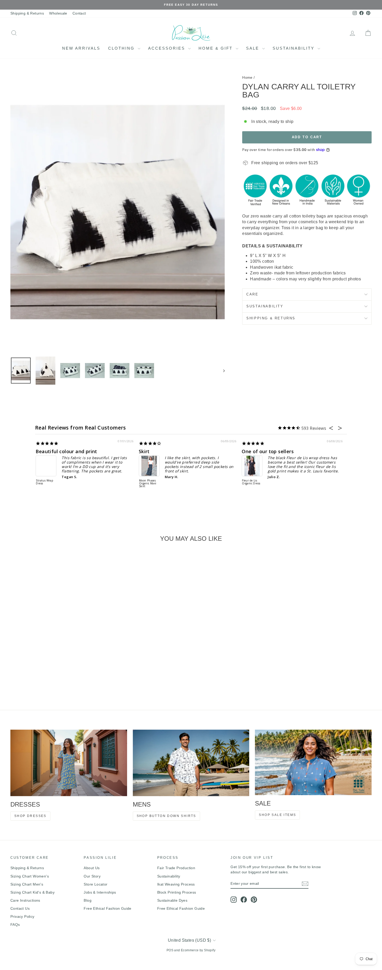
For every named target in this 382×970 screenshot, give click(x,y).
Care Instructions (25, 900)
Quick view (53, 661)
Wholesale (58, 13)
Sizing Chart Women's (29, 876)
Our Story (92, 876)
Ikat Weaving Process (176, 884)
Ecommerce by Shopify (198, 950)
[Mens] (191, 763)
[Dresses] (68, 763)
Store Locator (95, 884)
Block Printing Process (176, 892)
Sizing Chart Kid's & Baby (32, 892)
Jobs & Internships (100, 892)
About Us (92, 868)
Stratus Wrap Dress (44, 482)
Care (252, 294)
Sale (253, 48)
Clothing (122, 48)
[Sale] (313, 762)
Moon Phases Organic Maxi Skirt (147, 483)
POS (170, 950)
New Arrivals (81, 48)
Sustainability (294, 48)
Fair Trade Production (176, 868)
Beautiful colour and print (66, 451)
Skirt (144, 451)
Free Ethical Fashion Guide (107, 908)
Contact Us (20, 908)
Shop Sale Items (277, 815)
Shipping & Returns (27, 13)
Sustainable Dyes (172, 900)
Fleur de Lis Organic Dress (251, 482)
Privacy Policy (22, 916)
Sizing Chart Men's (26, 884)
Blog (87, 900)
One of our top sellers (268, 451)
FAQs (15, 924)
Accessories (167, 48)
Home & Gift (216, 48)
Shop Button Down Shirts (166, 816)
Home (247, 77)
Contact (79, 13)
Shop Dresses (30, 816)
